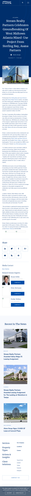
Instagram (19, 470)
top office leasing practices (20, 144)
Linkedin (19, 463)
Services (6, 443)
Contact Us (15, 477)
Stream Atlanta (9, 228)
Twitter (18, 465)
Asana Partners (23, 98)
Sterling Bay (14, 98)
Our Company (20, 443)
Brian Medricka (5, 269)
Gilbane (9, 127)
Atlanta (15, 17)
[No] (29, 491)
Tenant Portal (20, 460)
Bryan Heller (14, 138)
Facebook (19, 468)
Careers (19, 450)
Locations (19, 446)
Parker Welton (17, 140)
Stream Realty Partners (13, 99)
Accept (9, 492)
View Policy (20, 492)
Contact (18, 282)
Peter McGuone (23, 138)
